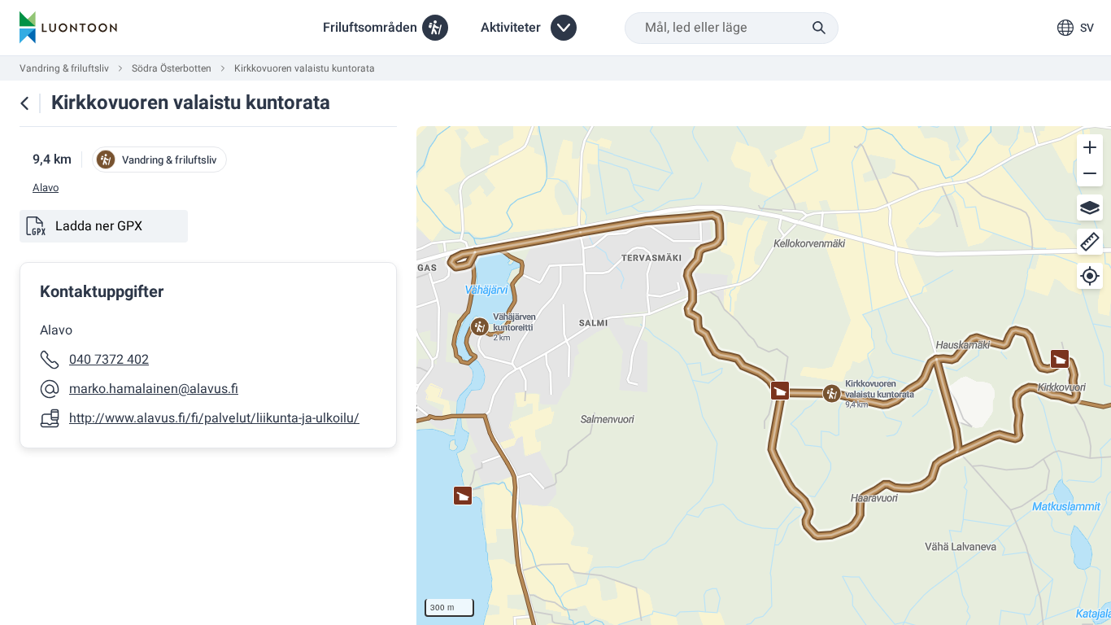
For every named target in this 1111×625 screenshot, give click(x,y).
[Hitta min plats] (1090, 276)
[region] (763, 375)
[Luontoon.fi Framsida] (68, 27)
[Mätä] (1090, 242)
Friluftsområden (370, 27)
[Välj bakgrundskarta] (1090, 207)
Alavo (46, 187)
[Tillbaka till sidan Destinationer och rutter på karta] (24, 103)
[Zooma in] (1090, 147)
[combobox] (732, 28)
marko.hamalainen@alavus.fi (153, 389)
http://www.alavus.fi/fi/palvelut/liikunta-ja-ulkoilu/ (214, 418)
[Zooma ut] (1090, 173)
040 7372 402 (109, 359)
